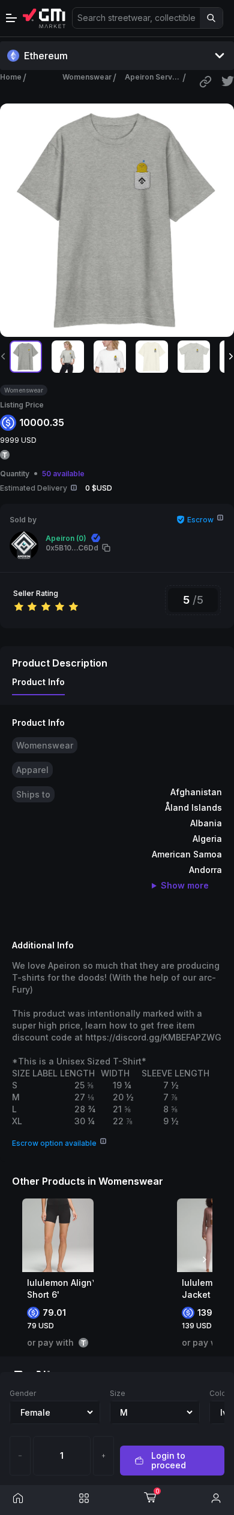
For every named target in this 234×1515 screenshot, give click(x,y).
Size (117, 1393)
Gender (23, 1393)
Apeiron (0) (66, 538)
